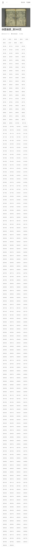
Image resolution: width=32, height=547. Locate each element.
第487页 (12, 461)
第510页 (5, 482)
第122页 (5, 144)
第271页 (12, 273)
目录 (23, 2)
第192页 (18, 203)
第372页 (18, 360)
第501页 (25, 472)
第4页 (21, 39)
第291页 (12, 290)
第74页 (4, 102)
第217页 (25, 224)
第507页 (12, 479)
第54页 (4, 84)
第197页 (25, 206)
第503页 (12, 475)
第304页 (18, 301)
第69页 (23, 95)
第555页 (12, 520)
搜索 (28, 2)
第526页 (5, 496)
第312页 (18, 308)
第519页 (12, 489)
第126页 (5, 147)
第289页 (25, 287)
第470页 (5, 447)
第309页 (25, 304)
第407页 (12, 391)
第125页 (25, 144)
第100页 (17, 123)
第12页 (17, 46)
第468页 (18, 444)
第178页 (5, 192)
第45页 (23, 74)
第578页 (5, 541)
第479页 (12, 454)
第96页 (17, 119)
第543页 (12, 510)
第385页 (25, 370)
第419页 (12, 402)
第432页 (18, 412)
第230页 (5, 238)
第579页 (12, 541)
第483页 (12, 458)
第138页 (5, 158)
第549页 (25, 513)
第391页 (12, 377)
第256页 (18, 259)
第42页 (4, 74)
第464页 (18, 440)
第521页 (25, 489)
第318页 (5, 315)
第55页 (10, 84)
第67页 (10, 95)
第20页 (17, 53)
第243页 (12, 248)
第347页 (12, 339)
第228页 (18, 234)
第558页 (5, 524)
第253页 (25, 255)
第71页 (10, 98)
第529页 (25, 496)
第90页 (4, 116)
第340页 (18, 332)
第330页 (5, 325)
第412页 (18, 395)
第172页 (18, 185)
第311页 (12, 308)
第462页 (5, 440)
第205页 (25, 213)
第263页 (12, 266)
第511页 (12, 482)
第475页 (12, 451)
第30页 (4, 63)
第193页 (25, 203)
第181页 (25, 192)
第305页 (25, 301)
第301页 (25, 297)
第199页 (12, 210)
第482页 (5, 458)
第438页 (5, 419)
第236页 (18, 241)
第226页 (5, 234)
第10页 (4, 46)
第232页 (18, 238)
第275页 (12, 276)
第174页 (5, 189)
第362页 (5, 353)
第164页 (18, 178)
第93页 (23, 116)
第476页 (18, 451)
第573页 (25, 534)
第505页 (25, 475)
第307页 (12, 304)
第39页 (10, 70)
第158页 (5, 175)
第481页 (25, 454)
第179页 (12, 192)
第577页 (25, 538)
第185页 (25, 196)
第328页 (18, 322)
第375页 (12, 363)
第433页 (25, 412)
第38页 (4, 70)
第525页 (25, 493)
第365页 (25, 353)
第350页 (5, 343)
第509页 (25, 479)
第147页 (12, 165)
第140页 (18, 158)
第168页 (18, 182)
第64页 (17, 91)
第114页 (5, 137)
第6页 (4, 42)
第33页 (23, 63)
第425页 (25, 405)
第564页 (18, 527)
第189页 (25, 199)
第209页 (25, 217)
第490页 (5, 465)
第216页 (18, 224)
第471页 (12, 447)
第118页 (5, 140)
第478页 (5, 454)
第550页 (5, 517)
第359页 (12, 349)
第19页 (10, 53)
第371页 (12, 360)
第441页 (25, 419)
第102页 (5, 126)
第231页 (12, 238)
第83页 (10, 109)
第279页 (12, 280)
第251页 (12, 255)
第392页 (18, 377)
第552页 (18, 517)
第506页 (5, 479)
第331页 (12, 325)
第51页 (10, 81)
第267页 (12, 269)
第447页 (12, 426)
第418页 (5, 402)
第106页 (5, 130)
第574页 (5, 538)
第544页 (18, 510)
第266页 (5, 269)
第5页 (27, 39)
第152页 (18, 168)
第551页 (12, 517)
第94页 (4, 119)
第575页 (12, 538)
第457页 (25, 433)
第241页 (25, 245)
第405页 (25, 388)
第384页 (18, 370)
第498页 (5, 472)
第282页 (5, 283)
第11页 (10, 46)
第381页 (25, 367)
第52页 (17, 81)
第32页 (17, 63)
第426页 (5, 409)
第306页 (5, 304)
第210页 (5, 220)
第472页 (18, 447)
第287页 (12, 287)
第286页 (5, 287)
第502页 (5, 475)
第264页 (18, 266)
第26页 (4, 60)
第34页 (4, 67)
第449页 (25, 426)
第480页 (18, 454)
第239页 (12, 245)
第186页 (5, 199)
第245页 (25, 248)
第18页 (4, 53)
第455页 (12, 433)
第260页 (18, 262)
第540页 (18, 507)
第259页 (12, 262)
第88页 (17, 112)
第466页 (5, 444)
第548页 (18, 513)
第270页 (5, 273)
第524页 (18, 493)
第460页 (18, 437)
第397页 (25, 381)
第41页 (23, 70)
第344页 (18, 336)
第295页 (12, 294)
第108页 (18, 130)
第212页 (18, 220)
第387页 (12, 374)
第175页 (12, 189)
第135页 (12, 154)
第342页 (5, 336)
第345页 (25, 336)
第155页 (12, 172)
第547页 (12, 513)
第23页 (10, 56)
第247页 (12, 252)
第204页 (18, 213)
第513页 (25, 482)
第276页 (18, 276)
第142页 (5, 161)
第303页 (12, 301)
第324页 (18, 318)
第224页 (18, 231)
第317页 (25, 311)
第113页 (25, 133)
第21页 (23, 53)
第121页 (25, 140)
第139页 (12, 158)
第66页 (4, 95)
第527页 (12, 496)
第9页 (21, 42)
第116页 (18, 137)
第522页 (5, 493)
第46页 (4, 77)
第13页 (23, 46)
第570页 (5, 534)
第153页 (25, 168)
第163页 (12, 178)
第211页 (12, 220)
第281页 (25, 280)
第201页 (25, 210)
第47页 (10, 77)
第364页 (18, 353)
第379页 (12, 367)
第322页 (5, 318)
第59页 (10, 88)
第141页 (25, 158)
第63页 (10, 91)
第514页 (5, 486)
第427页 (12, 409)
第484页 (18, 458)
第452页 (18, 430)
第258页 (5, 262)
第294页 (5, 294)
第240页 (18, 245)
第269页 (25, 269)
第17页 (23, 49)
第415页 (12, 398)
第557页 (25, 520)
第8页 (15, 42)
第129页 (25, 147)
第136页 (18, 154)
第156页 (18, 172)
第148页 (18, 165)
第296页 (18, 294)
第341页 (25, 332)
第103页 (12, 126)
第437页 (25, 416)
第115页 (12, 137)
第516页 (18, 486)
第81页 (23, 105)
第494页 (5, 468)
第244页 (18, 248)
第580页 (18, 541)
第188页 (18, 199)
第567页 (12, 531)
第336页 (18, 329)
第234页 (5, 241)
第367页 (12, 356)
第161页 (25, 175)
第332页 (18, 325)
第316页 (18, 311)
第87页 (10, 112)
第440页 (18, 419)
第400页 (18, 384)
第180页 (18, 192)
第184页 (18, 196)
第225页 (25, 231)
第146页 (5, 165)
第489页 (25, 461)
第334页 (5, 329)
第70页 (4, 98)
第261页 (25, 262)
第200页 (18, 210)
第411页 (12, 395)
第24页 (17, 56)
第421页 (25, 402)
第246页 (5, 252)
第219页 (12, 227)
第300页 (18, 297)
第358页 (5, 349)
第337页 (25, 329)
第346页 (5, 339)
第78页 (4, 105)
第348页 (18, 339)
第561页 (25, 524)
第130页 (5, 151)
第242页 (5, 248)
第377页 (25, 363)
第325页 (25, 318)
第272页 (18, 273)
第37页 (23, 67)
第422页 (5, 405)
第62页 (4, 91)
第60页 (17, 88)
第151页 (12, 168)
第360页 (18, 349)
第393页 (25, 377)
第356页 (18, 346)
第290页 (5, 290)
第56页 (17, 84)
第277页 (25, 276)
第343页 (12, 336)
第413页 (25, 395)
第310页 (5, 308)
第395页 (12, 381)
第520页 (18, 489)
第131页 (12, 151)
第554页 (5, 520)
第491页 (12, 465)
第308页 (18, 304)
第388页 (18, 374)
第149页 (25, 165)
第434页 (5, 416)
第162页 (5, 178)
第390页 (5, 377)
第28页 (17, 60)
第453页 (25, 430)
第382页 (5, 370)
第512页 (18, 482)
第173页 (25, 185)
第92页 (17, 116)
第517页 (25, 486)
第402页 (5, 388)
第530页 (5, 500)
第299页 (12, 297)
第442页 (5, 423)
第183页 (12, 196)
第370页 (5, 360)
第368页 (18, 356)
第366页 (5, 356)
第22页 (4, 56)
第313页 (25, 308)
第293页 (25, 290)
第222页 (5, 231)
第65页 (23, 91)
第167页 (12, 182)
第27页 (10, 60)
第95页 (10, 119)
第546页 (5, 513)
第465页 (25, 440)
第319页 (12, 315)
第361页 (25, 349)
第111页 (12, 133)
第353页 (25, 343)
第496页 (18, 468)
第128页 (18, 147)
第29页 (23, 60)
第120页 (18, 140)
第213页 (25, 220)
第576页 (18, 538)
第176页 (18, 189)
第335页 (12, 329)
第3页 (15, 39)
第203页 (12, 213)
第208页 (18, 217)
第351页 (12, 343)
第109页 (25, 130)
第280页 (18, 280)
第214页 (5, 224)
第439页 (12, 419)
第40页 (17, 70)
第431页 (12, 412)
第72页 (17, 98)
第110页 (5, 133)
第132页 (18, 151)
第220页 (18, 227)
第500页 (18, 472)
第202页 (5, 213)
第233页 (25, 238)
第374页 (5, 363)
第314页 (5, 311)
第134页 (5, 154)
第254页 (5, 259)
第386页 (5, 374)
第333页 (25, 325)
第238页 (5, 245)
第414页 (5, 398)
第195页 (12, 206)
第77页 (23, 102)
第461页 (25, 437)
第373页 (25, 360)
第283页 (12, 283)
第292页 (18, 290)
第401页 (25, 384)
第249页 (25, 252)
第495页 (12, 468)
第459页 (12, 437)
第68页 (17, 95)
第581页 (25, 541)
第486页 (5, 461)
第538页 (5, 507)
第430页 (5, 412)
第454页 (5, 433)
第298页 (5, 297)
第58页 (4, 88)
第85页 (23, 109)
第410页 (5, 395)
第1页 (4, 39)
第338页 (5, 332)
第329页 (25, 322)
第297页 (25, 294)
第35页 (10, 67)
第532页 (18, 500)
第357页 (25, 346)
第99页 (10, 123)
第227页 (12, 234)
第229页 (25, 234)
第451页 (12, 430)
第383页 (12, 370)
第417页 (25, 398)
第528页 (18, 496)
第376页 (18, 363)
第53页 (23, 81)
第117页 (25, 137)
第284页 (18, 283)
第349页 (25, 339)
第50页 (4, 81)
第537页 (25, 503)
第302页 (5, 301)
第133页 (25, 151)
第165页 (25, 178)
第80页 (17, 105)
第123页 (12, 144)
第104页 (18, 126)
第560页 (18, 524)
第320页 (18, 315)
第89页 (23, 112)
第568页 (18, 531)
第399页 (12, 384)
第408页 (18, 391)
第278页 (5, 280)
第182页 (5, 196)
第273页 (25, 273)
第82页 (4, 109)
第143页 (12, 161)
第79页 (10, 105)
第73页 (23, 98)
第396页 (18, 381)
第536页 (18, 503)
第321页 (25, 315)
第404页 (18, 388)
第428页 (18, 409)
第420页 (18, 402)
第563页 (12, 527)
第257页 (25, 259)
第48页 (17, 77)
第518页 (5, 489)
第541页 (25, 507)
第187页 (12, 199)
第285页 (25, 283)
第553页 (25, 517)
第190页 (5, 203)
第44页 (17, 74)
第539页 (12, 507)
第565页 (25, 527)
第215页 (12, 224)
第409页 (25, 391)
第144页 (18, 161)
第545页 (25, 510)
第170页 (5, 185)
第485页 (25, 458)
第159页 (12, 175)
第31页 (10, 63)
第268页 (18, 269)
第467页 (12, 444)
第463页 (12, 440)
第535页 (12, 503)
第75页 (10, 102)
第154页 (5, 172)
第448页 (18, 426)
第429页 (25, 409)
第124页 (18, 144)
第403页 (12, 388)
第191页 (12, 203)
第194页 (5, 206)
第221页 (25, 227)
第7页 (10, 42)
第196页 (18, 206)
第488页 (18, 461)
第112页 (18, 133)
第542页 (5, 510)
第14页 (4, 49)
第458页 (5, 437)
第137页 (25, 154)
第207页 (12, 217)
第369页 (25, 356)
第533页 (25, 500)
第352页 (18, 343)
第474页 (5, 451)
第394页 (5, 381)
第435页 (12, 416)
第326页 (5, 322)
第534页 (5, 503)
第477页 (25, 451)
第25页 (23, 56)
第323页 (12, 318)
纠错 (21, 34)
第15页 (10, 49)
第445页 (25, 423)
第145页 (25, 161)
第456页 (18, 433)
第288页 (18, 287)
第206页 (5, 217)
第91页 (10, 116)
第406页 (5, 391)
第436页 (18, 416)
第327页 (12, 322)
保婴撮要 (15, 34)
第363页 (12, 353)
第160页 (18, 175)
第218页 (5, 227)
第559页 (12, 524)
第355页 (12, 346)
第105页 (25, 126)
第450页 (5, 430)
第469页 (25, 444)
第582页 (5, 545)
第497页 (25, 468)
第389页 (25, 374)
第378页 (5, 367)
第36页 (17, 67)
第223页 (12, 231)
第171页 (12, 185)
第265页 (25, 266)
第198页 (5, 210)
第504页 (18, 475)
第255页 (12, 259)
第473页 (25, 447)
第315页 (12, 311)
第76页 (17, 102)
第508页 (18, 479)
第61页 (23, 88)
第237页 (25, 241)
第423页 (12, 405)
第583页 (12, 545)
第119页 (12, 140)
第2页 (10, 39)
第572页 (18, 534)
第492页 (18, 465)
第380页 (18, 367)
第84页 (17, 109)
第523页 (12, 493)
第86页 (4, 112)
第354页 (5, 346)
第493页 (25, 465)
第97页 (23, 119)
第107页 (12, 130)
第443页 (12, 423)
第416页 (18, 398)
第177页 (25, 189)
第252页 (18, 255)
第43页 (10, 74)
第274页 (5, 276)
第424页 (18, 405)
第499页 (12, 472)
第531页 (12, 500)
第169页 (25, 182)
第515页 (12, 486)
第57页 (23, 84)
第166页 (5, 182)
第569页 (25, 531)
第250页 (5, 255)
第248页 (18, 252)
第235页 (12, 241)
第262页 (5, 266)
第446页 (5, 426)
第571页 (12, 534)
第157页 (25, 172)
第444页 (18, 423)
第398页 (5, 384)
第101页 (24, 123)
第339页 (12, 332)
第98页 (4, 123)
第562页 (5, 527)
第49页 (23, 77)
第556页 (18, 520)
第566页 (5, 531)
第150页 (5, 168)
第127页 (12, 147)
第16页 (17, 49)
